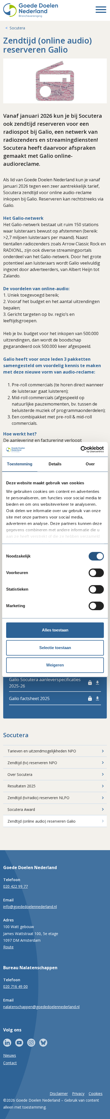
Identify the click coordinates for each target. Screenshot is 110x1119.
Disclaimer (59, 1093)
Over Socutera (19, 774)
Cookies (96, 1093)
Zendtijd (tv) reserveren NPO (32, 762)
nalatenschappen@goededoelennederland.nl (41, 1006)
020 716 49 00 (15, 986)
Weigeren (55, 665)
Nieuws (9, 1055)
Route (8, 946)
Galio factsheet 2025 (51, 698)
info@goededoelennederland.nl (30, 906)
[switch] (96, 572)
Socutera (17, 27)
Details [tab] (55, 464)
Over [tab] (90, 464)
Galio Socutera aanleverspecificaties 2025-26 (51, 683)
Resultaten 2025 (21, 785)
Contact (10, 1062)
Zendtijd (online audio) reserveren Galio (41, 821)
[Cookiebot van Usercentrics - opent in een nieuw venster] (80, 449)
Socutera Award (21, 809)
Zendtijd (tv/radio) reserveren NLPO (38, 797)
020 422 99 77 (15, 886)
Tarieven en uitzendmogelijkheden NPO (41, 750)
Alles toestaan (55, 630)
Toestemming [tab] (19, 464)
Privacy (78, 1093)
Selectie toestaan (55, 647)
